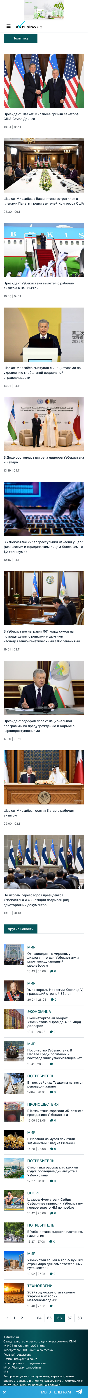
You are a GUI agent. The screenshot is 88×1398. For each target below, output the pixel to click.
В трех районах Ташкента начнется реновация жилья (55, 1084)
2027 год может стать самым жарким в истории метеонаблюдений (51, 1296)
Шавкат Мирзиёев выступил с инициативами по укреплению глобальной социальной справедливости (42, 372)
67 (69, 1318)
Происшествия (43, 1104)
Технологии (40, 1285)
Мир (31, 947)
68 (79, 1318)
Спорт (33, 1193)
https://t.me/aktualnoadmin (22, 1367)
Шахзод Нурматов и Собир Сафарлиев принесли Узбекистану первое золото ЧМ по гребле (55, 1203)
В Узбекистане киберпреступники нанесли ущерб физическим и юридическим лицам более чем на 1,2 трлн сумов (43, 547)
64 (39, 1318)
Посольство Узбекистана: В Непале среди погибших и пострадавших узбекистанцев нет (54, 1054)
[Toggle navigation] (9, 26)
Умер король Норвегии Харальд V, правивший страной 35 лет (55, 991)
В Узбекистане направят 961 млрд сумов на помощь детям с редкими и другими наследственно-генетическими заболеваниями (42, 636)
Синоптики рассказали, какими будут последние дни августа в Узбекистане (52, 1171)
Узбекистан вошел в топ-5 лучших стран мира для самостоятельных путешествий (55, 1264)
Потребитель (40, 1076)
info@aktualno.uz (25, 1359)
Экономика (39, 1011)
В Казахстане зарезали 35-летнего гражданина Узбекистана (55, 1113)
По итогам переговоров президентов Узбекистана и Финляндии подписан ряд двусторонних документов (36, 900)
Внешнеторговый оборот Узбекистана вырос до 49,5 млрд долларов (54, 1022)
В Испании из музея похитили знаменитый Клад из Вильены (51, 1141)
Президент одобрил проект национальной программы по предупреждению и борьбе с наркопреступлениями (39, 726)
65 (49, 1318)
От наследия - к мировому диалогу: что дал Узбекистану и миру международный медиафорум (53, 959)
